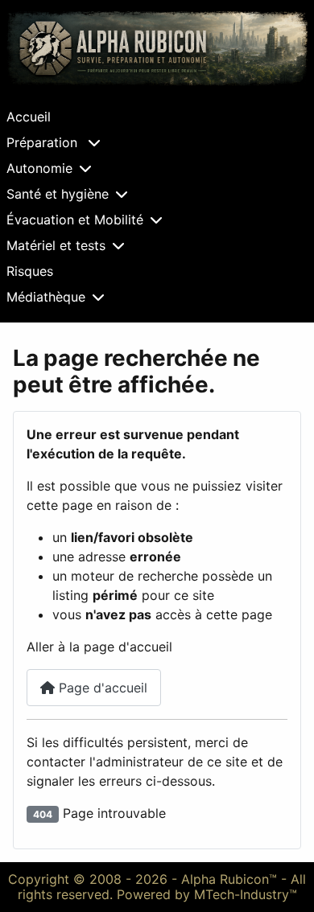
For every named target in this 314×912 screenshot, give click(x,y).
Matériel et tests (55, 245)
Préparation (43, 142)
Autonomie (39, 168)
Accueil (28, 117)
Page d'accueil (101, 688)
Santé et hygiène (57, 194)
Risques (29, 271)
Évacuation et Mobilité (74, 220)
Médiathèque (45, 297)
